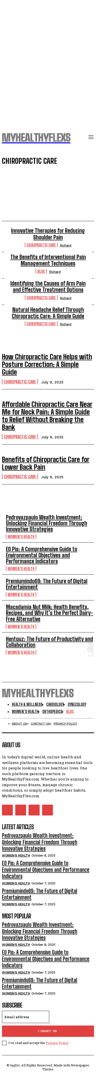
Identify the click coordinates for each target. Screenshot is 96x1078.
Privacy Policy (57, 1043)
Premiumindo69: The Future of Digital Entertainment (46, 584)
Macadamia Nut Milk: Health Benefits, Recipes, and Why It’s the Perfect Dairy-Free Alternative (49, 613)
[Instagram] (20, 810)
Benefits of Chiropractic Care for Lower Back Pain (45, 463)
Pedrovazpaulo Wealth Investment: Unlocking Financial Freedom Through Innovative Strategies (46, 523)
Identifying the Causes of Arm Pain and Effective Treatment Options (48, 286)
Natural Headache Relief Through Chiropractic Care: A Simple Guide (48, 312)
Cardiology (34, 185)
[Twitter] (34, 810)
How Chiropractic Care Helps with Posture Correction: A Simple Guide (47, 364)
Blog (34, 178)
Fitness (34, 200)
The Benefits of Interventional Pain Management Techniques (48, 260)
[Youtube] (47, 810)
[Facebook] (7, 810)
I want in (47, 1031)
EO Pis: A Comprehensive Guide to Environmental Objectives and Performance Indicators (41, 555)
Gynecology (34, 207)
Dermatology (33, 193)
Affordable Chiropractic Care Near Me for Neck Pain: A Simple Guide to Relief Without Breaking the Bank (47, 415)
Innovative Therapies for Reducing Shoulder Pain (48, 233)
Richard (65, 245)
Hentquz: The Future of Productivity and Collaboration (49, 642)
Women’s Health (21, 536)
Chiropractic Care (41, 245)
